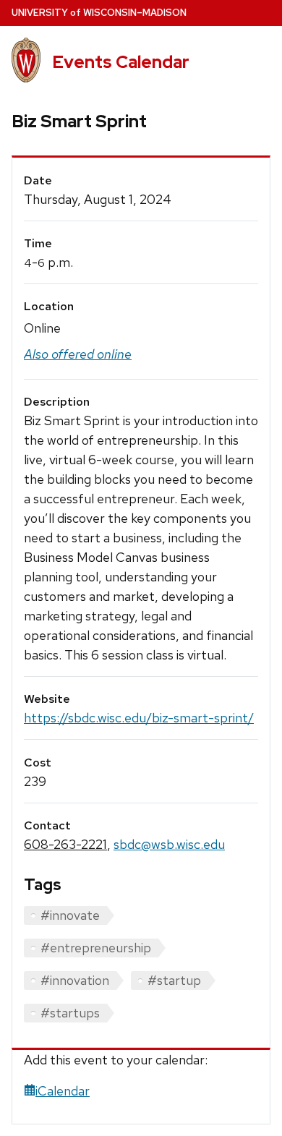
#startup (174, 980)
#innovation (74, 980)
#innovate (70, 915)
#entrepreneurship (95, 947)
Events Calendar (120, 62)
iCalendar (62, 1090)
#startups (70, 1012)
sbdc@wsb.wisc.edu (169, 844)
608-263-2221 (65, 844)
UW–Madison (99, 13)
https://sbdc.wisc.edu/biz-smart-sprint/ (139, 717)
